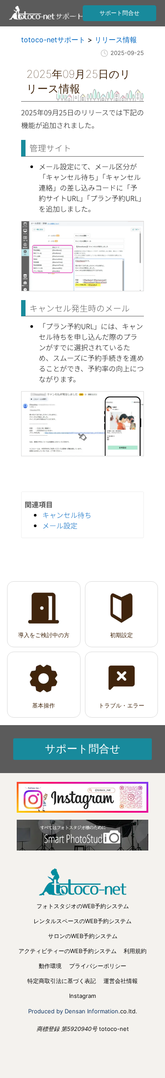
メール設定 (59, 525)
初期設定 (121, 634)
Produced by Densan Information (73, 1011)
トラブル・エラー (121, 705)
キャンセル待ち (67, 515)
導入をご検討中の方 (44, 634)
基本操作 (43, 705)
